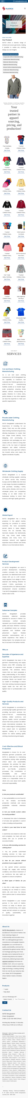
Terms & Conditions (19, 1090)
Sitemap (5, 1090)
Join (5, 1002)
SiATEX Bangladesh (8, 930)
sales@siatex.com (21, 1)
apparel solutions (8, 961)
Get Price (7, 150)
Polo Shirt (7, 992)
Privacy (11, 1090)
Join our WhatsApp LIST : (9, 997)
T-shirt (6, 989)
